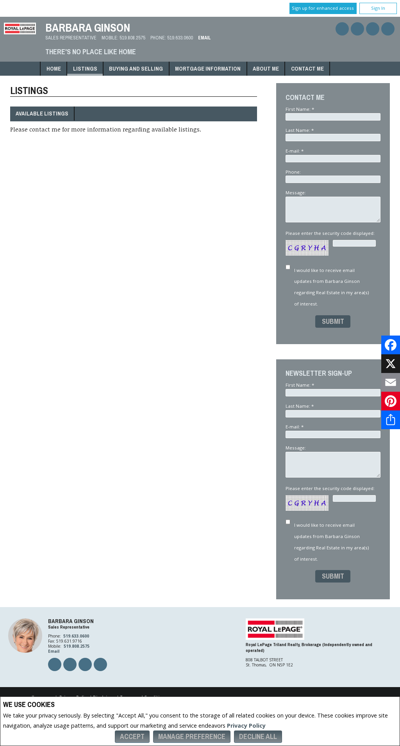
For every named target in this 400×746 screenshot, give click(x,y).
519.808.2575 (132, 37)
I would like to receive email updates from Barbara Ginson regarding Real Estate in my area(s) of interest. (331, 287)
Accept (132, 736)
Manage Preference (191, 736)
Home (53, 68)
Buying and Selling (136, 68)
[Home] (20, 32)
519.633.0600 (180, 37)
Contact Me (307, 68)
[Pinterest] (390, 401)
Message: (296, 192)
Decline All (258, 736)
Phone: (294, 172)
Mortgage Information (208, 68)
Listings (85, 68)
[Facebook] (390, 345)
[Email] (390, 382)
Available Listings (42, 113)
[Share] (390, 419)
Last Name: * (300, 130)
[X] (390, 363)
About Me (266, 68)
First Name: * (300, 109)
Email (204, 37)
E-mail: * (295, 151)
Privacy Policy (246, 725)
